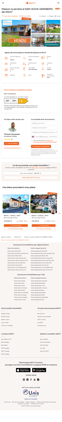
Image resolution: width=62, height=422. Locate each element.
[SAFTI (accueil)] (30, 3)
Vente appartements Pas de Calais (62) (41, 262)
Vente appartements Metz (38, 295)
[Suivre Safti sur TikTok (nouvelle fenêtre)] (38, 379)
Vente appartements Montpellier (39, 297)
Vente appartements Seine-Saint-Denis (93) (42, 260)
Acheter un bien (5, 313)
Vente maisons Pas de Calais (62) (16, 262)
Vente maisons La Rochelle (21, 292)
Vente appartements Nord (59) (39, 251)
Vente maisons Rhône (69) (14, 255)
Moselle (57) (17, 237)
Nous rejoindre (44, 339)
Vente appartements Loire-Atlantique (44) (42, 267)
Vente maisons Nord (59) (14, 251)
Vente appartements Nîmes (38, 283)
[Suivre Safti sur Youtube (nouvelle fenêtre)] (34, 379)
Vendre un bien (5, 316)
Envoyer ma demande (42, 146)
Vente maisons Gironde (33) (14, 265)
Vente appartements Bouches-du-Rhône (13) (43, 253)
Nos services (40, 313)
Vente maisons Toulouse (20, 288)
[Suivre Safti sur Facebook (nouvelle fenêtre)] (31, 379)
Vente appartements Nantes (38, 292)
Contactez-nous (41, 325)
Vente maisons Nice (19, 283)
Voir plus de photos (51, 45)
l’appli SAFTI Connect (38, 167)
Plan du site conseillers (18, 402)
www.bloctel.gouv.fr (35, 154)
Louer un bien (5, 322)
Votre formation (44, 345)
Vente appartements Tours (38, 285)
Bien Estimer (4, 345)
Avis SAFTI (40, 322)
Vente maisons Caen (19, 285)
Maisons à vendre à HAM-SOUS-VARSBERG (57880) (38, 237)
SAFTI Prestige (5, 354)
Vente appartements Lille (37, 299)
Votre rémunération (45, 342)
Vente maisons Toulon (20, 299)
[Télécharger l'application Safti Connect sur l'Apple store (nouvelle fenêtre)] (23, 370)
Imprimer (43, 16)
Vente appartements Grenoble (39, 281)
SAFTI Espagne (5, 348)
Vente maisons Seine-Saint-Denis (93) (17, 260)
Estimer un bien (5, 319)
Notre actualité (5, 342)
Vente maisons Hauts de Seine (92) (16, 258)
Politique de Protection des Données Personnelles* (45, 141)
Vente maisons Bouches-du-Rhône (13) (17, 253)
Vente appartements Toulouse (39, 288)
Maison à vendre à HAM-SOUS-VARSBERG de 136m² (15, 240)
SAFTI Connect (41, 319)
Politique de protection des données (46, 402)
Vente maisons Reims (19, 281)
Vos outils (42, 348)
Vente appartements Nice (37, 290)
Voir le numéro (13, 143)
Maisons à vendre (6, 237)
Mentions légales (30, 402)
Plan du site (7, 402)
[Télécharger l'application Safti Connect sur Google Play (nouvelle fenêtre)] (39, 370)
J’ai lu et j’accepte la (45, 141)
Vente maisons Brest (19, 290)
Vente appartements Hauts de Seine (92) (42, 258)
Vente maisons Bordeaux (20, 297)
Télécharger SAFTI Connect (31, 177)
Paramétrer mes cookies (37, 403)
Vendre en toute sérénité (44, 316)
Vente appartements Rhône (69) (39, 255)
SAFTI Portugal (5, 351)
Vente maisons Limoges (20, 295)
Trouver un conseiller (7, 325)
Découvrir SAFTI (44, 351)
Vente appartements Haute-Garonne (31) (41, 269)
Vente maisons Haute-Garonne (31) (16, 269)
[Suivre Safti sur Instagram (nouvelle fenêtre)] (24, 379)
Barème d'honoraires (23, 403)
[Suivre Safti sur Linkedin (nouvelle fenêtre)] (27, 379)
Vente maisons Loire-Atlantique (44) (17, 267)
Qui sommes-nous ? (6, 339)
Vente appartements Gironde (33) (40, 265)
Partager (51, 16)
